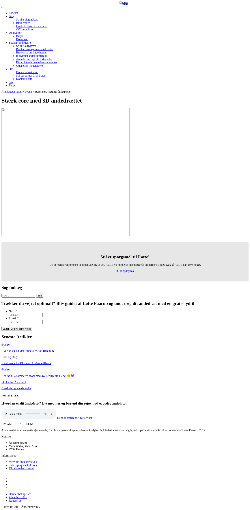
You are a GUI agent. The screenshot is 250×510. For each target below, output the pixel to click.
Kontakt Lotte (24, 78)
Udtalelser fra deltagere (29, 65)
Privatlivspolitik (18, 497)
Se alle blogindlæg (27, 19)
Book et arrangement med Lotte (34, 49)
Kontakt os (15, 500)
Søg (11, 82)
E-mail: (14, 318)
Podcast (13, 12)
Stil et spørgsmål (125, 270)
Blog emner (23, 22)
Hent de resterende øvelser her (74, 417)
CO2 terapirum (24, 29)
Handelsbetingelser (20, 494)
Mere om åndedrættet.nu (23, 461)
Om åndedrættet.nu (27, 72)
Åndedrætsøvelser (11, 91)
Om (11, 69)
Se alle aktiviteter (26, 45)
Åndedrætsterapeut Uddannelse (34, 59)
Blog (11, 16)
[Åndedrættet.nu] (121, 3)
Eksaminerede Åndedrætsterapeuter (36, 62)
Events (28, 91)
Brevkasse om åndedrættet (31, 52)
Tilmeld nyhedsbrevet (21, 468)
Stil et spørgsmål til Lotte (30, 75)
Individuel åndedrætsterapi (31, 55)
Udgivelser (15, 32)
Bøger (19, 36)
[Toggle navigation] (2, 7)
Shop (12, 85)
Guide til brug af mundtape (31, 26)
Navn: (13, 311)
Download (22, 39)
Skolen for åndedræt (20, 42)
